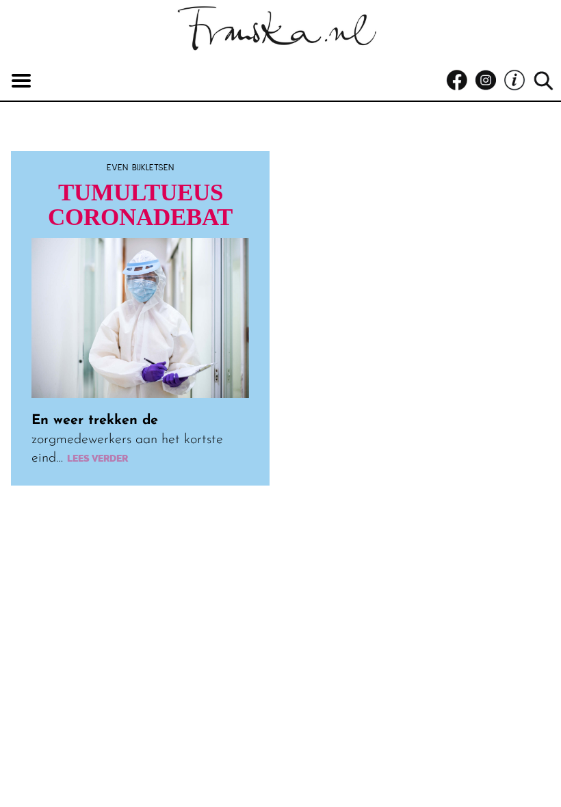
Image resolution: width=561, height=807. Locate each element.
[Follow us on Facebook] (460, 81)
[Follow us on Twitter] (518, 81)
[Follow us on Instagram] (489, 81)
